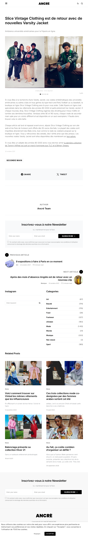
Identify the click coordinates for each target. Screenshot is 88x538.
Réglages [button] (37, 534)
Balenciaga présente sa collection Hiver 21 (18, 448)
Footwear (50, 317)
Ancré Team (44, 208)
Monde (49, 331)
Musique (44, 283)
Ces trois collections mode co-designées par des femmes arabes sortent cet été (63, 396)
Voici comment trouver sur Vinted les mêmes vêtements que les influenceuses (21, 396)
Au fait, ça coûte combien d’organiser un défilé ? (60, 448)
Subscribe (67, 236)
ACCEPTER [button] (50, 534)
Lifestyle (49, 322)
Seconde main (14, 160)
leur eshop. (71, 136)
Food (48, 313)
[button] (6, 3)
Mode (48, 326)
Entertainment (51, 308)
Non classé (50, 340)
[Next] (78, 65)
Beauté (49, 304)
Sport (48, 344)
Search (40, 303)
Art (17, 265)
